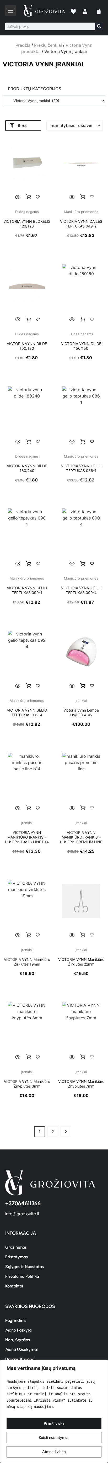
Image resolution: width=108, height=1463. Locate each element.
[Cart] (99, 11)
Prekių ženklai (48, 45)
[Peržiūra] (18, 197)
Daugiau (28, 197)
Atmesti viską (54, 1451)
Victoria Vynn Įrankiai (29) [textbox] (33, 100)
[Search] (99, 26)
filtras (22, 125)
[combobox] (54, 100)
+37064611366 (23, 1203)
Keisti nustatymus (54, 1437)
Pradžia (22, 45)
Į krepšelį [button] (83, 686)
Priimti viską (54, 1423)
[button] (23, 125)
